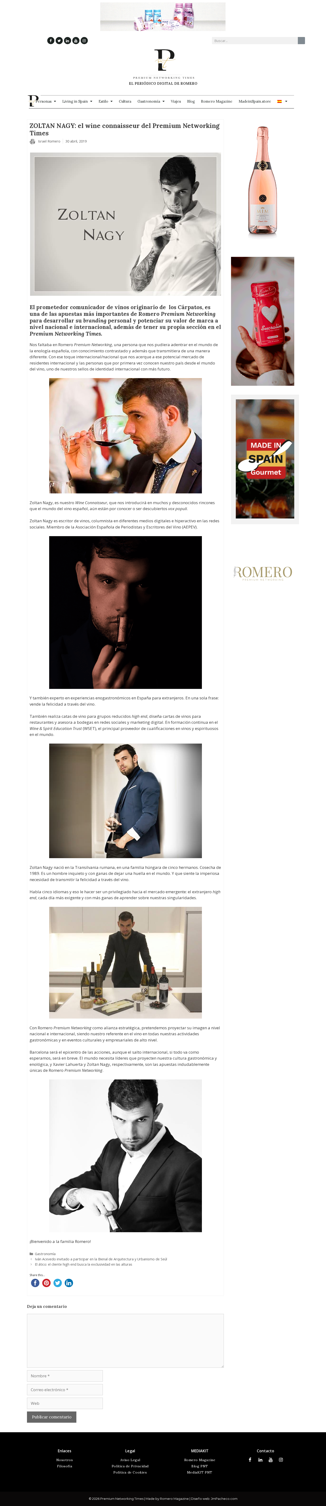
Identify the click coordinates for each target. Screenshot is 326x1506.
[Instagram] (84, 40)
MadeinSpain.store (255, 101)
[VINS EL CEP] (262, 246)
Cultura (125, 101)
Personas (44, 101)
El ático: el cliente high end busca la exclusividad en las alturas (83, 1264)
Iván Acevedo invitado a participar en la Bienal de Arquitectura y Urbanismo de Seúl (101, 1259)
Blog (191, 101)
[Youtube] (75, 40)
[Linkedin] (67, 40)
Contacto (265, 1450)
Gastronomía (148, 101)
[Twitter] (59, 40)
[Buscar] (301, 40)
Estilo (103, 101)
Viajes (176, 101)
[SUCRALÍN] (262, 384)
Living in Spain (75, 101)
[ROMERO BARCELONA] (262, 614)
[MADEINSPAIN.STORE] (265, 517)
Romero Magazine (216, 101)
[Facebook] (50, 40)
